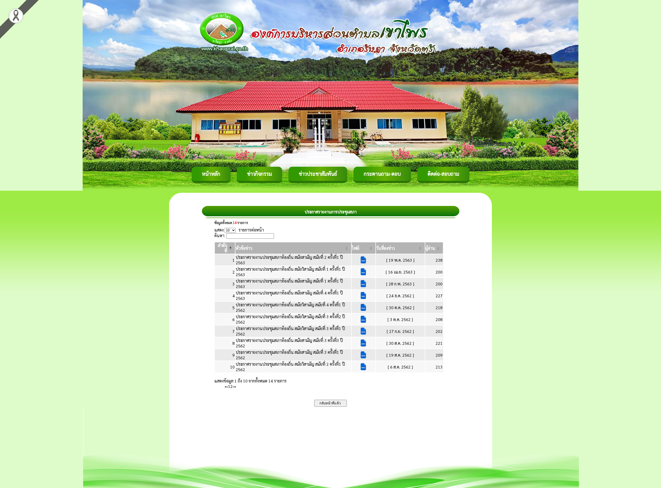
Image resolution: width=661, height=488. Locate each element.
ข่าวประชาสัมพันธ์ (318, 173)
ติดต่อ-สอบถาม (443, 173)
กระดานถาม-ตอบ (382, 173)
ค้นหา (219, 235)
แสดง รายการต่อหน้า (239, 230)
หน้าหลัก (211, 173)
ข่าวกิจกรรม (259, 173)
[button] (244, 248)
